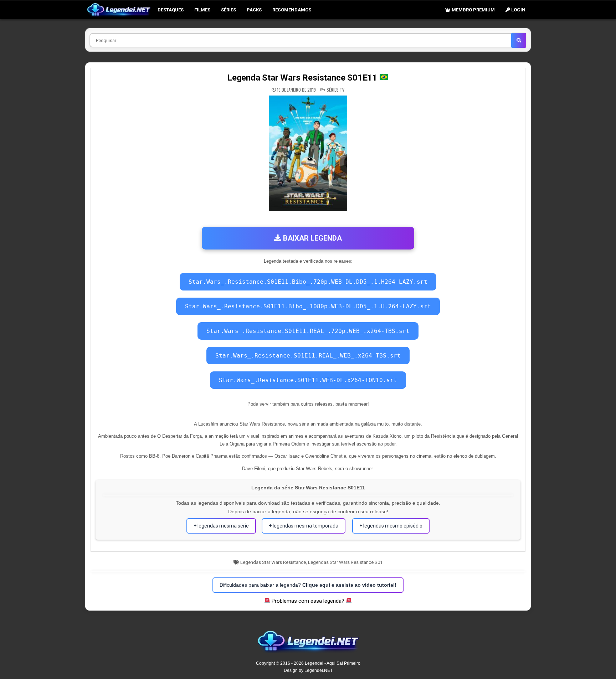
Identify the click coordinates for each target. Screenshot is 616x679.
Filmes (202, 9)
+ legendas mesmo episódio (390, 526)
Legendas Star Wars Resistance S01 (345, 562)
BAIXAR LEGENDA (311, 238)
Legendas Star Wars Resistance (273, 562)
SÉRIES (228, 9)
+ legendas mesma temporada (303, 526)
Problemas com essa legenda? (308, 601)
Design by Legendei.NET (308, 670)
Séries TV (335, 90)
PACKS (254, 9)
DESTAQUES (171, 9)
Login (517, 9)
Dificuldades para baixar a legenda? (308, 585)
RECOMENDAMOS (291, 9)
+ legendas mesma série (221, 526)
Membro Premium (473, 9)
